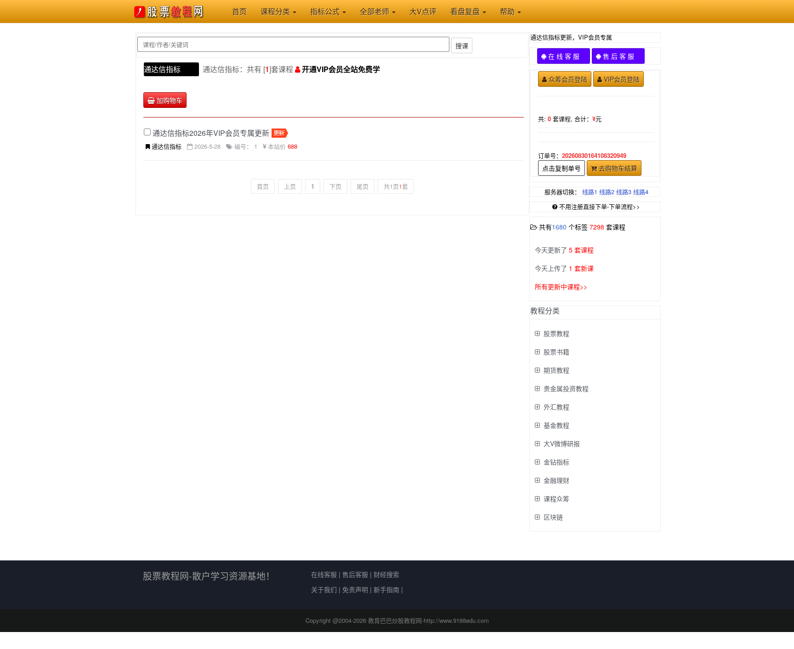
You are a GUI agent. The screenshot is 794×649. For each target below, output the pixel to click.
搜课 (461, 45)
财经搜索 (386, 574)
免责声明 (355, 589)
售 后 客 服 (622, 56)
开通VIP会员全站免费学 (341, 69)
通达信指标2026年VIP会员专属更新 (211, 133)
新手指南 (386, 589)
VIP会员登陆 (622, 79)
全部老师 (375, 11)
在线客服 (324, 574)
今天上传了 (564, 268)
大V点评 (423, 11)
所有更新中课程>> (561, 286)
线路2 (606, 191)
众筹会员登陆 (568, 79)
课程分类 (276, 11)
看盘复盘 (466, 11)
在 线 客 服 (567, 56)
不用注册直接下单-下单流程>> (599, 206)
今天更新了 (564, 249)
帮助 (508, 11)
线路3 (623, 191)
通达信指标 (162, 69)
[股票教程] (173, 11)
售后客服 (355, 574)
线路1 (589, 191)
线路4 (640, 191)
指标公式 (325, 11)
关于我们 (324, 589)
